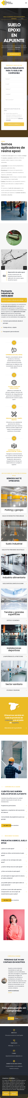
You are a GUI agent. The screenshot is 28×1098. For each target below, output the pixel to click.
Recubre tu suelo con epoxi (11, 825)
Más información (20, 1089)
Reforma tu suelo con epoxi (11, 900)
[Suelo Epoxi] (7, 3)
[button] (25, 268)
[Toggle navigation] (26, 2)
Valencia (8, 720)
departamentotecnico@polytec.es (14, 1056)
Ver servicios (13, 54)
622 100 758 (17, 1045)
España (15, 722)
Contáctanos (14, 1018)
